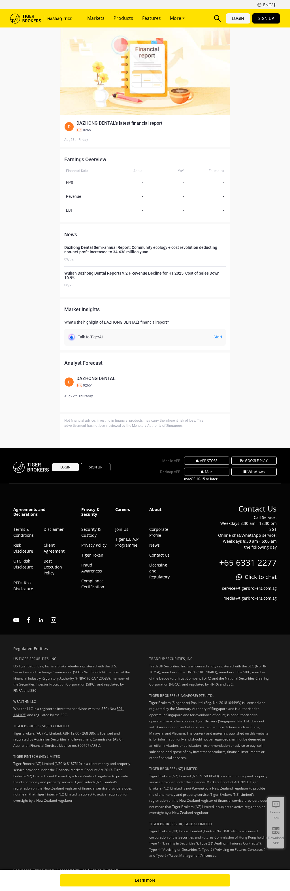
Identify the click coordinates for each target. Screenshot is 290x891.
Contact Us (159, 555)
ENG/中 (270, 4)
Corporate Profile (158, 532)
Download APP (276, 840)
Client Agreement (54, 548)
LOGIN (238, 18)
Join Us (121, 529)
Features (151, 18)
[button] (145, 126)
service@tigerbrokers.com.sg (249, 588)
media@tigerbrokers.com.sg (250, 598)
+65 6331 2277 (248, 562)
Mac (209, 471)
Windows (256, 471)
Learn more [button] (145, 880)
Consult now (276, 815)
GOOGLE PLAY (256, 460)
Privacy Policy (93, 545)
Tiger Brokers (41, 18)
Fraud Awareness (91, 568)
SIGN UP (266, 18)
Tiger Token (92, 555)
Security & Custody (91, 532)
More (176, 18)
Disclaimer (54, 529)
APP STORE (209, 460)
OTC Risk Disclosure (23, 564)
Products (123, 18)
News (154, 545)
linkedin (41, 620)
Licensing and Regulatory (159, 571)
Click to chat (261, 577)
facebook (28, 620)
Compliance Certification (92, 583)
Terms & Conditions (23, 532)
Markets (96, 18)
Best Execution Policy (53, 567)
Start (218, 337)
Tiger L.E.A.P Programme (126, 542)
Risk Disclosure (23, 548)
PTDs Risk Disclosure (23, 585)
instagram (53, 620)
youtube (16, 620)
